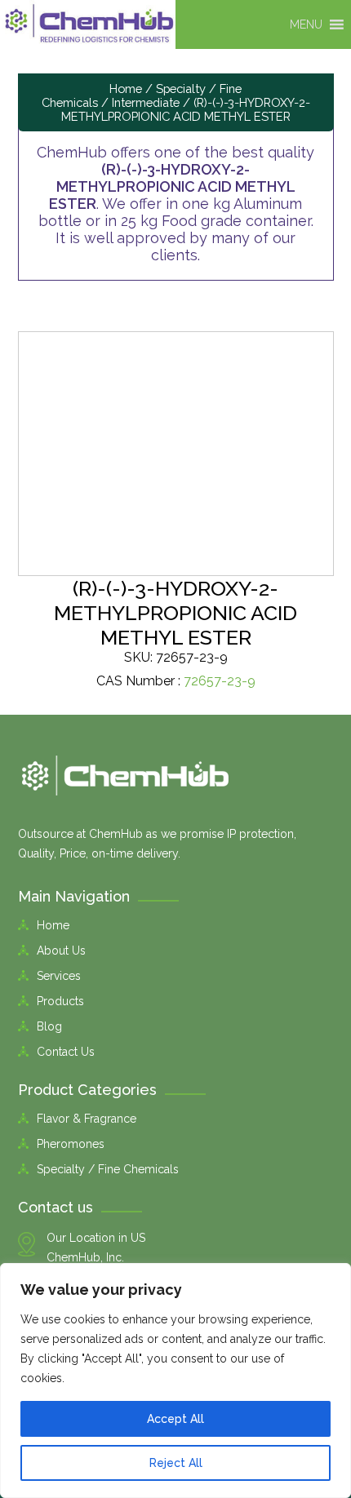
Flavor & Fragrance (86, 1118)
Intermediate (146, 102)
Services (59, 975)
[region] (175, 1380)
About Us (61, 950)
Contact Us (66, 1051)
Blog (49, 1026)
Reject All (175, 1462)
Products (60, 1001)
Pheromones (70, 1143)
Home (125, 88)
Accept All (175, 1418)
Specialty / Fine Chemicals (108, 1169)
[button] (306, 24)
